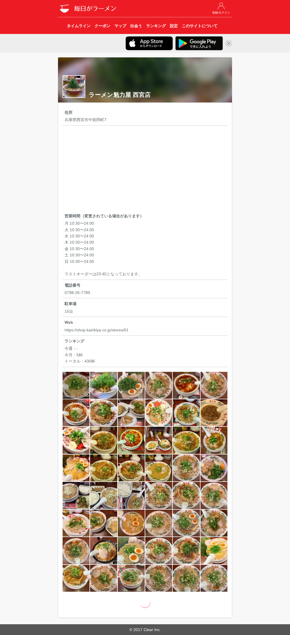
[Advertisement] (145, 170)
